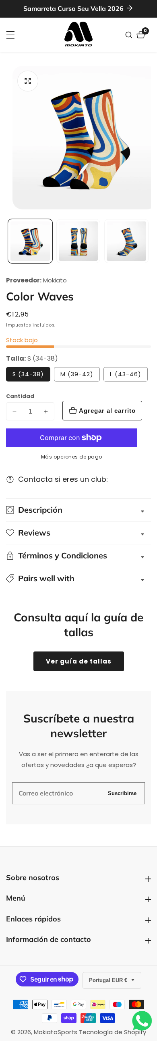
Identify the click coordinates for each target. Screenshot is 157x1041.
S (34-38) (28, 374)
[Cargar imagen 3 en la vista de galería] (126, 241)
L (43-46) (125, 374)
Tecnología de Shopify (112, 1032)
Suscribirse (122, 793)
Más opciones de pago (71, 456)
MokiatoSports (55, 1032)
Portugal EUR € (109, 980)
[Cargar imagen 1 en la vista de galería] (30, 241)
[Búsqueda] (129, 35)
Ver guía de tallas (79, 661)
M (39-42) (76, 374)
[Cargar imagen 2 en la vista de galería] (78, 241)
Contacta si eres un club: (63, 479)
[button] (78, 578)
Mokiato (55, 280)
